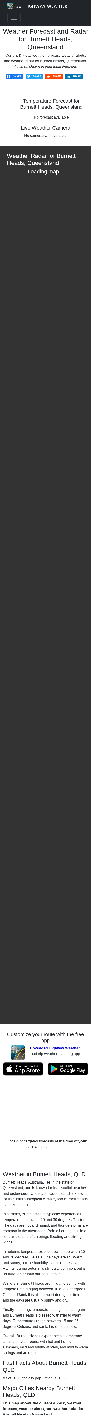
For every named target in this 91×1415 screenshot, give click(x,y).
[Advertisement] (45, 1107)
